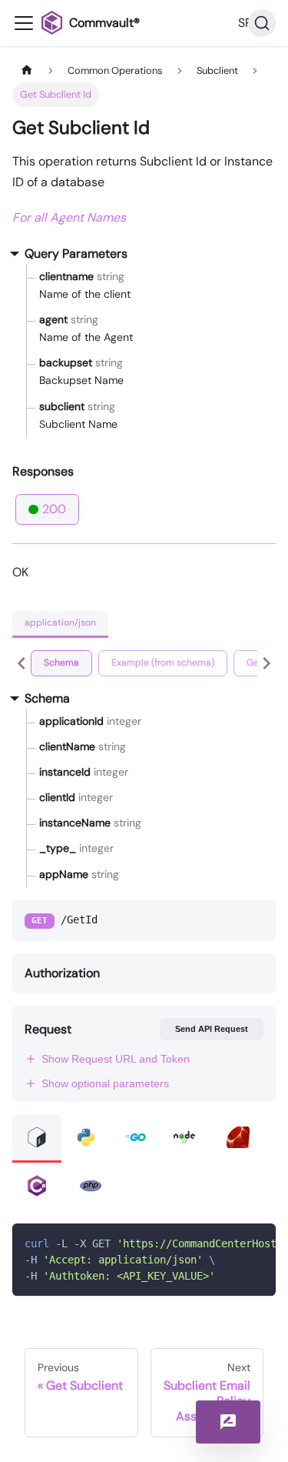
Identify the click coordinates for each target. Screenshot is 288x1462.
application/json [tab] (60, 622)
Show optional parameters (105, 1083)
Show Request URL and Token (115, 1059)
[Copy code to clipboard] (257, 1243)
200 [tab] (54, 509)
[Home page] (26, 70)
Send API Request (211, 1028)
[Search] (262, 23)
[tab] (61, 663)
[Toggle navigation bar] (23, 23)
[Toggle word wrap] (229, 1243)
